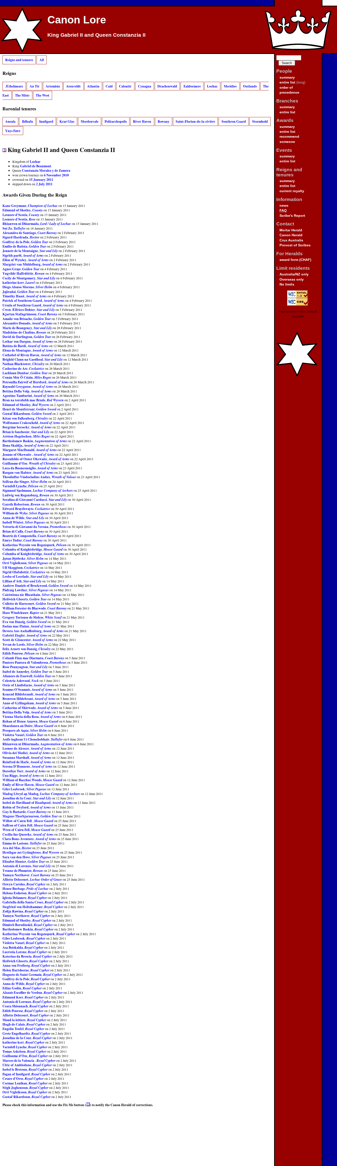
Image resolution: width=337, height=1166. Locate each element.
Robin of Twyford (15, 807)
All (41, 59)
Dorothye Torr (12, 771)
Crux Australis (291, 240)
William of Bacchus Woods (21, 779)
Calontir (125, 86)
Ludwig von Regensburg (20, 495)
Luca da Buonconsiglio (19, 468)
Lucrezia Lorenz (14, 951)
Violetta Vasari (13, 734)
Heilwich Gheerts (15, 599)
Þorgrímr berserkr (15, 427)
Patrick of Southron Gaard (22, 300)
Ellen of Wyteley (14, 259)
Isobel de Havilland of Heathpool (26, 802)
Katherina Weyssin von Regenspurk (28, 544)
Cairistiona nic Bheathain (21, 594)
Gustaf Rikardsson (16, 413)
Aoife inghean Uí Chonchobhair (25, 739)
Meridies (230, 86)
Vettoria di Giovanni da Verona (25, 526)
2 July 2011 (44, 184)
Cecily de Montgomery (19, 278)
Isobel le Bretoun (14, 1069)
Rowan (40, 273)
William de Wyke (15, 513)
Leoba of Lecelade (15, 576)
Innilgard (46, 121)
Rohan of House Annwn (19, 721)
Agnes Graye (11, 269)
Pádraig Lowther (14, 590)
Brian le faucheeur (16, 431)
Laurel (30, 282)
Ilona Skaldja (12, 445)
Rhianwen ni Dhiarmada (20, 223)
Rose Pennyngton (15, 666)
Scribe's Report (292, 216)
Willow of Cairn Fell (17, 820)
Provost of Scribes (295, 245)
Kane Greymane (14, 205)
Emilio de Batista (14, 246)
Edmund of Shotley (16, 210)
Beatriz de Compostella (19, 535)
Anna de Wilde (13, 517)
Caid (109, 86)
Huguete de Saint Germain (22, 974)
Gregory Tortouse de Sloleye (22, 617)
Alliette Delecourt (15, 879)
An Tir (34, 86)
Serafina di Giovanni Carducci (24, 499)
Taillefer (19, 228)
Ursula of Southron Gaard (21, 305)
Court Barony (47, 232)
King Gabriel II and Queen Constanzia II (96, 35)
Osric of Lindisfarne (17, 685)
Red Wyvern (55, 400)
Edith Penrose (12, 653)
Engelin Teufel (13, 1028)
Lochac (212, 86)
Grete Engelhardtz (16, 1033)
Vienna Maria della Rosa (20, 716)
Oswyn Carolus (13, 884)
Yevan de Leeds (13, 644)
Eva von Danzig (13, 621)
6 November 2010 (56, 175)
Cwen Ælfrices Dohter (18, 309)
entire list (287, 82)
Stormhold (260, 121)
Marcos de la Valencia (18, 1060)
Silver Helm (44, 287)
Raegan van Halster (16, 472)
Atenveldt (73, 86)
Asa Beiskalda (12, 947)
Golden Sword (46, 409)
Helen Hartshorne (15, 970)
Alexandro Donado (16, 323)
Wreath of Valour (64, 476)
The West (42, 95)
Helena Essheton (14, 893)
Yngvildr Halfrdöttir (17, 273)
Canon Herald (291, 235)
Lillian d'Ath (12, 581)
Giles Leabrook (13, 789)
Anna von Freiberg (16, 965)
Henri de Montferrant (18, 409)
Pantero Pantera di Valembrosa (25, 662)
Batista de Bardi (14, 345)
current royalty (292, 191)
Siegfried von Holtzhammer (22, 906)
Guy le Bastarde (14, 811)
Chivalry (38, 363)
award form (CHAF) (295, 260)
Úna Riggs (10, 775)
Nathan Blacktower (16, 363)
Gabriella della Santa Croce (22, 902)
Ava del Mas (11, 847)
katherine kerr (13, 282)
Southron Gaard (234, 121)
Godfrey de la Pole (15, 241)
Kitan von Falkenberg (18, 418)
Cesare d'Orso (12, 1078)
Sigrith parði (11, 255)
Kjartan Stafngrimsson (19, 314)
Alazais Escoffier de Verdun (22, 992)
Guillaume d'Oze (14, 463)
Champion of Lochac (43, 205)
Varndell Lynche (14, 486)
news (284, 205)
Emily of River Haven (18, 784)
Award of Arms (33, 255)
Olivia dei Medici (15, 752)
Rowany (163, 121)
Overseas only (292, 279)
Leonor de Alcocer (15, 748)
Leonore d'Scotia (14, 214)
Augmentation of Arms (51, 441)
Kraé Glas (66, 121)
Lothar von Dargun (16, 341)
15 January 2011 (41, 179)
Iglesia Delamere (14, 897)
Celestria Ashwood (16, 680)
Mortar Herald (291, 230)
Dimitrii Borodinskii (17, 924)
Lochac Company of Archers (53, 490)
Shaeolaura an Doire (17, 725)
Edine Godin (11, 988)
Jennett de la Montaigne (20, 250)
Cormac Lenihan (14, 1083)
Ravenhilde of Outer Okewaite (24, 458)
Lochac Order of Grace (46, 879)
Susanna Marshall (15, 757)
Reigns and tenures (19, 59)
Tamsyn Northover (16, 875)
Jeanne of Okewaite (17, 454)
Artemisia (53, 86)
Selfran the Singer (15, 481)
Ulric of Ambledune (16, 1065)
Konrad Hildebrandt (17, 694)
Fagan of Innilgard (16, 1074)
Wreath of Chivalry (42, 463)
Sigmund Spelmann (16, 490)
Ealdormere (192, 86)
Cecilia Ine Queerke (16, 834)
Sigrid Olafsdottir (15, 572)
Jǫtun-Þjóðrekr (13, 558)
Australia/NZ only (294, 274)
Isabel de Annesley (15, 671)
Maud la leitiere (14, 1019)
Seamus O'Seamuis (16, 689)
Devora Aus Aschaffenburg (21, 630)
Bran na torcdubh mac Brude (23, 400)
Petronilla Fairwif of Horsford (24, 382)
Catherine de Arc (15, 368)
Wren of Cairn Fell (16, 829)
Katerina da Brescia (17, 956)
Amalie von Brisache (17, 318)
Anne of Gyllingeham (18, 703)
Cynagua (144, 86)
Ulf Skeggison (12, 567)
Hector (34, 237)
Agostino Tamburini (17, 395)
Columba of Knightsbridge (22, 549)
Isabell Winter (12, 522)
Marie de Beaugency (17, 327)
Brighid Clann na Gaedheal (22, 359)
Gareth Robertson (15, 504)
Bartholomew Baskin (17, 441)
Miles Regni (42, 377)
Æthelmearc (14, 86)
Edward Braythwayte (18, 508)
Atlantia (93, 86)
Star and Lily (48, 250)
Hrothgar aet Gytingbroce (21, 852)
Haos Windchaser (15, 612)
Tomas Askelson (14, 1051)
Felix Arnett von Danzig (19, 648)
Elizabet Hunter (14, 861)
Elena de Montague (16, 350)
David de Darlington (17, 336)
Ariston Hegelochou (17, 436)
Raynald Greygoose (16, 386)
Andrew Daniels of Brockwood (24, 585)
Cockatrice (36, 368)
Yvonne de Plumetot (17, 870)
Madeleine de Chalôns (18, 332)
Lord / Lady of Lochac (55, 223)
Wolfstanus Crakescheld (20, 422)
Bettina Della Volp (15, 391)
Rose (32, 219)
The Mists (22, 95)
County (37, 210)
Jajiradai (9, 291)
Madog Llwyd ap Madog (20, 793)
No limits (287, 284)
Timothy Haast (13, 296)
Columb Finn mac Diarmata (22, 658)
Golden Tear (39, 241)
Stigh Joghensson (15, 1087)
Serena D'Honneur (16, 766)
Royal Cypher (35, 884)
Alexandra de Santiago (19, 232)
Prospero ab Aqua (15, 730)
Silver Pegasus (39, 513)
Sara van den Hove (16, 857)
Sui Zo (7, 228)
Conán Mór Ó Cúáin (17, 377)
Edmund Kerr (12, 997)
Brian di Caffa (12, 531)
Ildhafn (27, 121)
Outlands (250, 86)
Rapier (34, 612)
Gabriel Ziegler (13, 635)
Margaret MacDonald (18, 449)
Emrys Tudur (12, 540)
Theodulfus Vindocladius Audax (26, 476)
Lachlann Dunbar (15, 373)
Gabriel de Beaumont (35, 166)
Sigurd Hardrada (15, 237)
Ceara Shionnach (15, 1006)
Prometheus (58, 526)
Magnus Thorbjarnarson (20, 816)
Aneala (10, 121)
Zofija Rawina (12, 911)
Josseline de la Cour (16, 798)
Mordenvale (89, 121)
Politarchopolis (116, 121)
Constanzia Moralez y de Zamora (46, 170)
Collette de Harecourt (18, 603)
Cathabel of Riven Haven (20, 355)
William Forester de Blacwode (24, 608)
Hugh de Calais (13, 1024)
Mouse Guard (53, 549)
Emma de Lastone (15, 843)
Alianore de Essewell (17, 676)
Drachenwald (167, 86)
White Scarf (53, 617)
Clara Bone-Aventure (18, 838)
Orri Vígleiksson (14, 562)
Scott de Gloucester (16, 639)
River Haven (142, 121)
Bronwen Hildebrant (17, 698)
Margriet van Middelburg (21, 264)
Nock (35, 680)
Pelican (33, 486)
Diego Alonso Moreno (18, 287)
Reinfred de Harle (15, 762)
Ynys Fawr (12, 130)
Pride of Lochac (37, 888)
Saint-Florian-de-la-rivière (195, 121)
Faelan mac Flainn (15, 626)
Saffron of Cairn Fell (17, 825)
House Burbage (13, 888)
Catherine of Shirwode (19, 707)
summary (287, 77)
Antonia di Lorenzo (16, 865)
